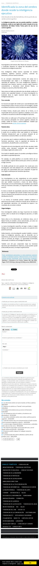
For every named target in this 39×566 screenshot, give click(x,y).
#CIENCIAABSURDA (8, 521)
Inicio (2, 3)
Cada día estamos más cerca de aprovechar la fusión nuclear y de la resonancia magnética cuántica (19, 421)
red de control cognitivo (19, 123)
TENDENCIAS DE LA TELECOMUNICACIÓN (15, 484)
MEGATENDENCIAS (8, 467)
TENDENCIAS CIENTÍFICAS (12, 3)
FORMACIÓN (19, 498)
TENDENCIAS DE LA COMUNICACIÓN (13, 512)
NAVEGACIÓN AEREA (8, 498)
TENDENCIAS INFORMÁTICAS (11, 487)
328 (18, 439)
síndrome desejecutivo (11, 284)
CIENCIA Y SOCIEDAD (27, 470)
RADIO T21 (17, 518)
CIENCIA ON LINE (24, 464)
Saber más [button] (20, 563)
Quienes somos (6, 542)
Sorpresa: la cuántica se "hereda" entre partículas (17, 406)
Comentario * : (6, 350)
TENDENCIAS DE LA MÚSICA (11, 501)
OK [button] (30, 563)
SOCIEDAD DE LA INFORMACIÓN (12, 495)
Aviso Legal (5, 545)
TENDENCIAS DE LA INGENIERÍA (12, 473)
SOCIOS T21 (21, 510)
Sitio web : (4, 344)
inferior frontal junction (15, 283)
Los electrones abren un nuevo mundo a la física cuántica (19, 403)
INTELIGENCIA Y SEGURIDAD (23, 515)
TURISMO (5, 493)
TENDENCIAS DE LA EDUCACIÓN (12, 504)
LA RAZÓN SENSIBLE (9, 490)
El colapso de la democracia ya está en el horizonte (17, 410)
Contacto (4, 547)
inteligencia (25, 283)
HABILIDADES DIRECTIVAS (10, 481)
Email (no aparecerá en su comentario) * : (12, 338)
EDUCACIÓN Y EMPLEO (9, 524)
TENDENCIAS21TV (8, 515)
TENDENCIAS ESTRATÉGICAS (11, 476)
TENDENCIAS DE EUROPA (28, 487)
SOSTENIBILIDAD (30, 512)
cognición (7, 283)
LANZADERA (19, 521)
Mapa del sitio (5, 550)
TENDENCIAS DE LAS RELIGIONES (12, 478)
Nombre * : (5, 332)
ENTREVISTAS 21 (15, 493)
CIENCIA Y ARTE (17, 526)
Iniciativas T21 (7, 526)
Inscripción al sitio (6, 553)
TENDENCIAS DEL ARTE (23, 490)
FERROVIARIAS (27, 495)
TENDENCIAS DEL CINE (9, 510)
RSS (3, 555)
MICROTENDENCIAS (8, 507)
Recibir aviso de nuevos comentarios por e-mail (16, 368)
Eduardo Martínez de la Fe (7, 31)
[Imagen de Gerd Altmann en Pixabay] (19, 35)
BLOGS (23, 493)
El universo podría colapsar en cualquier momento (17, 431)
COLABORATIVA (7, 518)
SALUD (22, 507)
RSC (17, 507)
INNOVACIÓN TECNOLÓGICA (11, 470)
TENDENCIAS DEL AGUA (30, 504)
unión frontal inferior (23, 284)
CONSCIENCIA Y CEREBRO (25, 524)
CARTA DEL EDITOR (27, 518)
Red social (4, 558)
